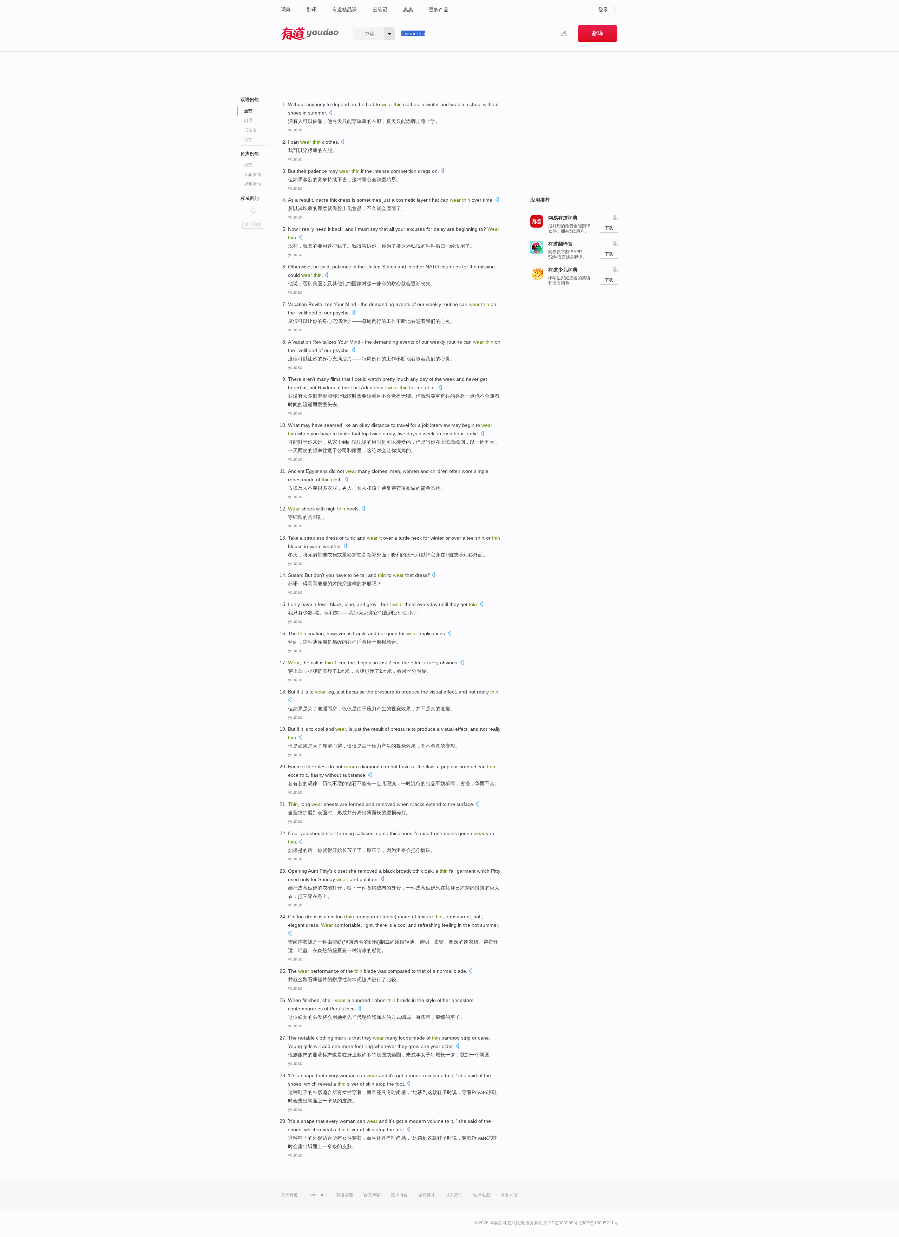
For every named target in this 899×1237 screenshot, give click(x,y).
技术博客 (399, 1194)
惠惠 (408, 9)
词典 (286, 9)
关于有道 (289, 1194)
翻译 (311, 9)
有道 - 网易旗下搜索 (310, 33)
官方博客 (371, 1194)
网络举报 (508, 1194)
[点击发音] (330, 113)
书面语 (250, 130)
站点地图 (481, 1194)
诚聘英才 (426, 1194)
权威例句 (250, 198)
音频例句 (252, 174)
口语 (248, 120)
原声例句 (250, 153)
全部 (248, 165)
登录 (603, 9)
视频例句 (252, 184)
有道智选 (344, 1194)
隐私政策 (515, 1222)
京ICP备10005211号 (598, 1222)
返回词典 (252, 224)
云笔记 (380, 9)
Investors (317, 1194)
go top (253, 211)
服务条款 (533, 1222)
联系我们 (454, 1194)
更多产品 (438, 9)
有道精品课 (344, 9)
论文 (248, 139)
